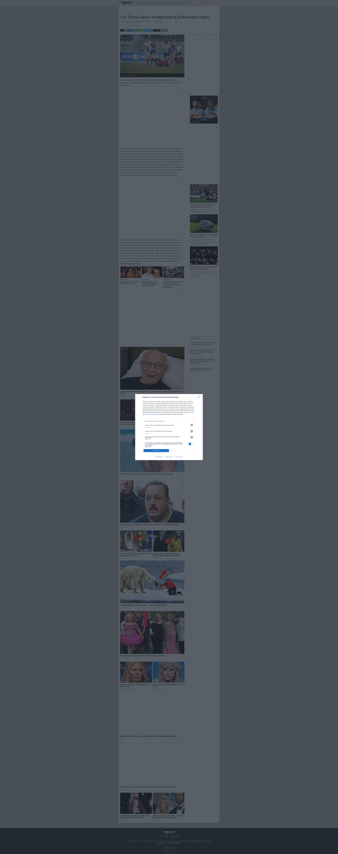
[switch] (191, 425)
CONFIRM (156, 450)
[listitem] (169, 421)
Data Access (169, 457)
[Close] (199, 397)
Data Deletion (159, 457)
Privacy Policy (179, 457)
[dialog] (169, 427)
